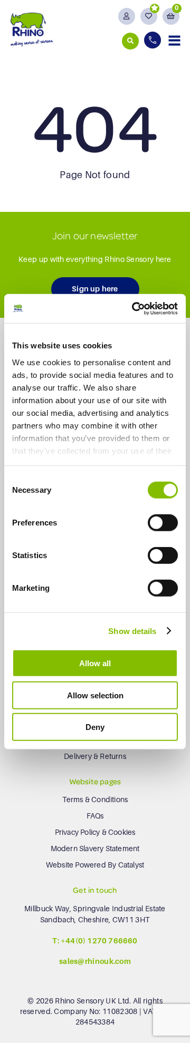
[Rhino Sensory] (32, 29)
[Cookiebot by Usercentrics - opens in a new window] (134, 308)
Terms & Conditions (95, 799)
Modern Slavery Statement (95, 848)
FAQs (95, 816)
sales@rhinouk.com (95, 961)
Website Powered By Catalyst (95, 865)
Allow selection (95, 694)
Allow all (95, 663)
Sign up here (95, 289)
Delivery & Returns (95, 756)
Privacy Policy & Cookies (95, 832)
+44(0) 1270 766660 (99, 941)
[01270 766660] (154, 40)
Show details (132, 630)
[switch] (163, 522)
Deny (95, 727)
